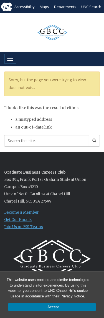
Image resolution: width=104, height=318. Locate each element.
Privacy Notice (72, 296)
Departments (65, 6)
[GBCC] (52, 32)
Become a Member (21, 212)
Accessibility (24, 6)
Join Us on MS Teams (23, 227)
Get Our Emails (18, 219)
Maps (44, 6)
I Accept (52, 307)
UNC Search (91, 6)
